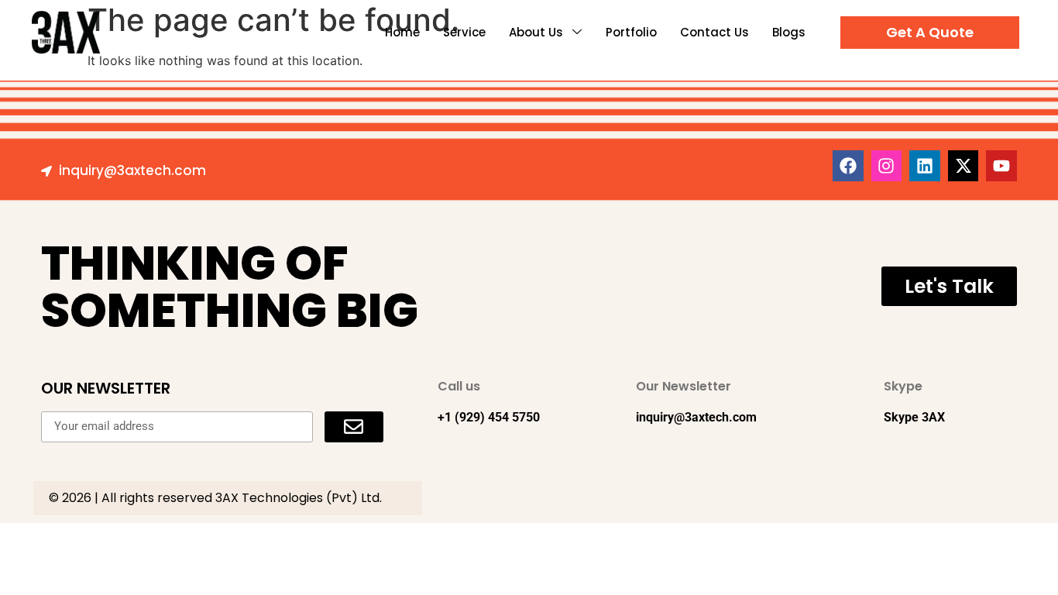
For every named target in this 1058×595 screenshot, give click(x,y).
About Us (536, 32)
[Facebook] (848, 165)
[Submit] (354, 426)
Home (402, 32)
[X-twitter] (963, 165)
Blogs (789, 32)
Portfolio (631, 32)
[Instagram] (886, 165)
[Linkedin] (924, 165)
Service (464, 32)
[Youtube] (1001, 165)
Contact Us (714, 32)
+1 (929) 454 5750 (489, 417)
